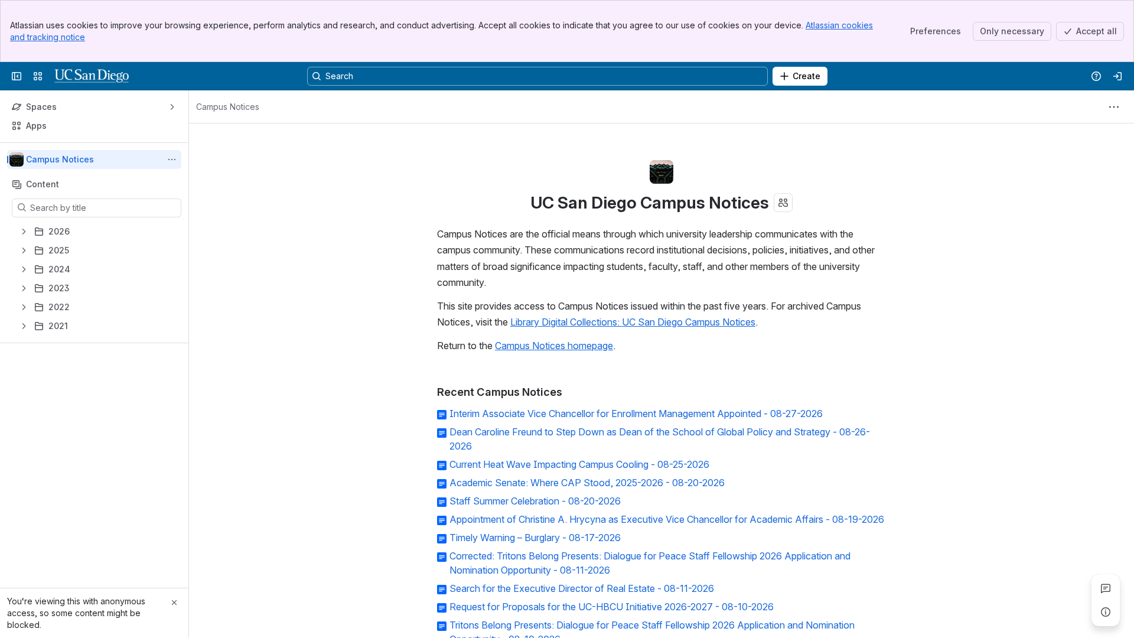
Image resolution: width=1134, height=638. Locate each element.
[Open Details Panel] (1105, 612)
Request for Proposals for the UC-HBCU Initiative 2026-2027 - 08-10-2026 (611, 607)
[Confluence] (91, 76)
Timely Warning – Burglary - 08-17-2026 (535, 537)
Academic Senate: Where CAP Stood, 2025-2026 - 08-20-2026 (587, 483)
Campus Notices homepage (554, 345)
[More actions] (172, 159)
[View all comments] (1105, 588)
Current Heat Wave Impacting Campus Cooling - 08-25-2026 (579, 464)
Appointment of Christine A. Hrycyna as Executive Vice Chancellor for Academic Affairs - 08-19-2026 (666, 519)
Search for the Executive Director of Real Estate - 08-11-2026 (581, 588)
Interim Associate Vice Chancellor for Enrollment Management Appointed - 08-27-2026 (636, 413)
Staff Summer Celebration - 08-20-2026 (535, 501)
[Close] (174, 602)
